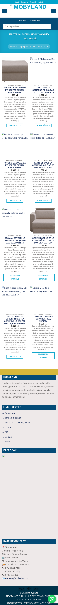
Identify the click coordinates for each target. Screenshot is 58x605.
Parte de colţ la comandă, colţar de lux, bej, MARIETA (43, 165)
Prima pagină (14, 34)
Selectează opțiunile (15, 277)
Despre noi (24, 2)
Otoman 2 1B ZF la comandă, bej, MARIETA (43, 318)
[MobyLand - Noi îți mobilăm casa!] (29, 11)
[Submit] (53, 26)
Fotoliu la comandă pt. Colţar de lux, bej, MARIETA (15, 165)
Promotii (33, 2)
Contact (40, 2)
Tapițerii (25, 34)
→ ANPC (6, 442)
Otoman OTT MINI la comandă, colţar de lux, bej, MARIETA (15, 240)
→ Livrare (6, 427)
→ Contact (7, 437)
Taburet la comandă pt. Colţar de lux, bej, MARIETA (15, 90)
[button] (4, 11)
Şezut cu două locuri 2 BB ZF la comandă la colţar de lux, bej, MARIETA (14, 320)
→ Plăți (5, 432)
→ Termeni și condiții (12, 418)
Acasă (17, 2)
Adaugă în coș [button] (14, 125)
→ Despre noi (8, 413)
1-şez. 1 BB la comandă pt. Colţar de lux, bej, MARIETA (43, 90)
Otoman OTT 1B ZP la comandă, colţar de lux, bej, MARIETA (43, 240)
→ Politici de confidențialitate (16, 422)
